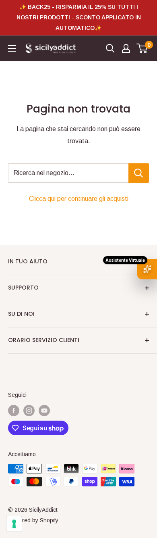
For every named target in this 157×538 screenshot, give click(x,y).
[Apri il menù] (12, 48)
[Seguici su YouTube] (44, 410)
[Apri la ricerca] (110, 48)
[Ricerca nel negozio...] (138, 173)
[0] (142, 48)
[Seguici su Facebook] (13, 410)
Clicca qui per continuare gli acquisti (78, 198)
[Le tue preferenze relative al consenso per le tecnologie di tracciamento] (14, 524)
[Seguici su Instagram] (29, 410)
